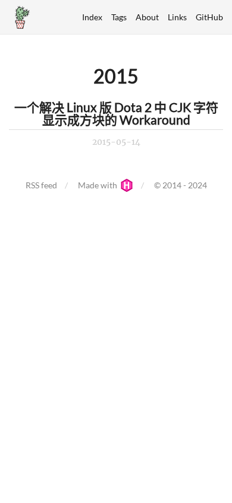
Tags (119, 17)
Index (92, 17)
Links (177, 17)
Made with (98, 185)
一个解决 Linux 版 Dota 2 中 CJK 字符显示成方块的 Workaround (116, 113)
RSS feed (41, 185)
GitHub (209, 17)
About (147, 17)
